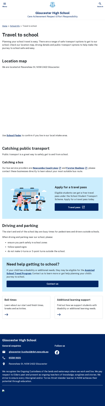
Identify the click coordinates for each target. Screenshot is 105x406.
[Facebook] (57, 354)
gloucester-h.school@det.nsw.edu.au (28, 352)
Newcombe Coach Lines (47, 168)
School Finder (14, 135)
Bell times (11, 299)
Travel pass (83, 207)
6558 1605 (15, 358)
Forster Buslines (77, 168)
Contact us (52, 284)
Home (4, 26)
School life (15, 26)
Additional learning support (73, 299)
